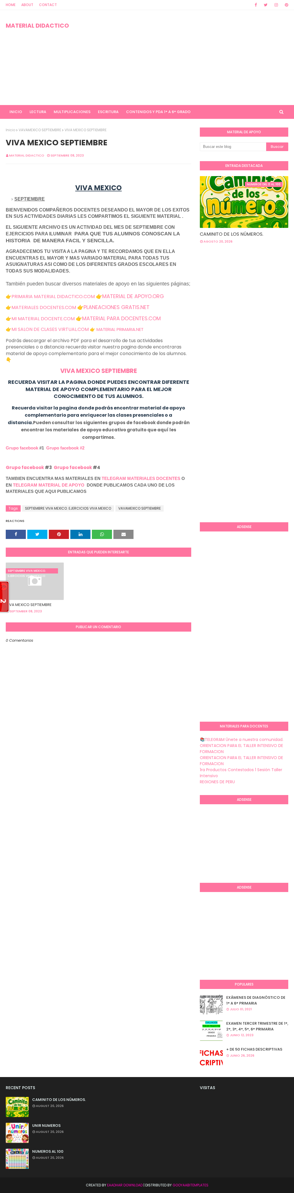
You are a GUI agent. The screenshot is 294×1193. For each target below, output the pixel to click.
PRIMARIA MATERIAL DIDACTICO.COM (53, 296)
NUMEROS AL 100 (47, 1151)
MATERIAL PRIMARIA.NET (120, 329)
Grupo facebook (22, 447)
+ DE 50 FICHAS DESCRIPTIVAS (254, 1049)
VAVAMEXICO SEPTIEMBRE (40, 129)
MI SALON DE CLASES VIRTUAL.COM (50, 329)
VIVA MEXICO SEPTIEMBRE (98, 371)
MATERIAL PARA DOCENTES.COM (121, 318)
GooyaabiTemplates (190, 1185)
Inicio (10, 129)
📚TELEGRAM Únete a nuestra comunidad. (241, 739)
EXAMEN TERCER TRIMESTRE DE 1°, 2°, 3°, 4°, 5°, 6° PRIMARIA (257, 1026)
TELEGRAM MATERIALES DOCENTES (141, 478)
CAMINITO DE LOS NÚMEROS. (231, 234)
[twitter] (266, 5)
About (27, 4)
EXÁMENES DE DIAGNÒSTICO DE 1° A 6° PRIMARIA (255, 1000)
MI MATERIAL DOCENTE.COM (43, 318)
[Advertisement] (189, 57)
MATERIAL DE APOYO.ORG (133, 296)
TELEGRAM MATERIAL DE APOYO (48, 485)
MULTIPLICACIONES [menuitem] (72, 112)
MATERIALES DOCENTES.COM (43, 307)
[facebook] (256, 5)
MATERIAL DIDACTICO (37, 26)
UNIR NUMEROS (46, 1125)
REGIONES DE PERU (217, 782)
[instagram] (276, 5)
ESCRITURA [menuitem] (108, 112)
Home (11, 4)
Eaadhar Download (125, 1185)
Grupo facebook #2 (65, 447)
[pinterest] (285, 5)
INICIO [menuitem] (15, 112)
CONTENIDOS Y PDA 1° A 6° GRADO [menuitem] (158, 112)
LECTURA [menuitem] (38, 112)
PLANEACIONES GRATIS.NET (117, 307)
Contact (48, 4)
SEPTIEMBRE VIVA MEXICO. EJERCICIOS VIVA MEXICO (68, 508)
